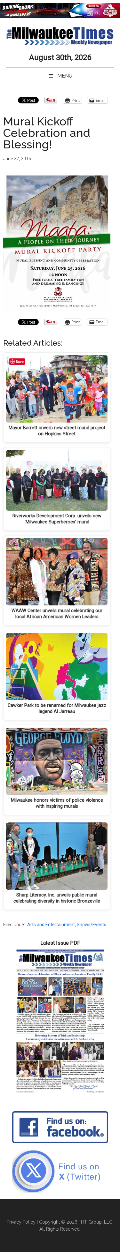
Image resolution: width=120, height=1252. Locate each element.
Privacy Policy (21, 1222)
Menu (64, 76)
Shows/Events (91, 924)
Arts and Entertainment (51, 924)
